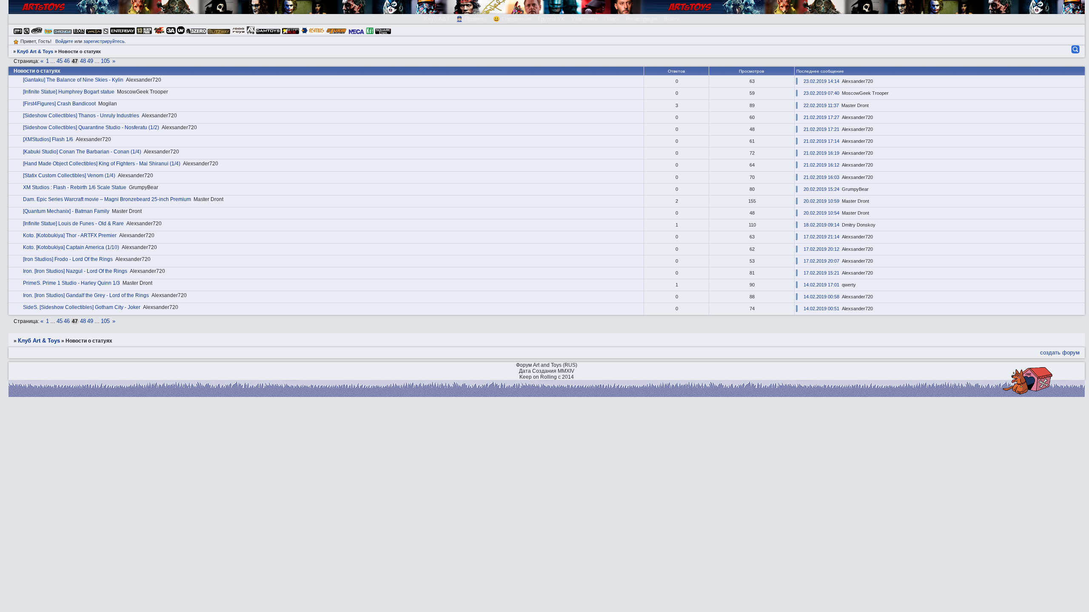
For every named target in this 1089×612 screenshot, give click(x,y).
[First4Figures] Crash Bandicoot (59, 104)
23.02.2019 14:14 (821, 81)
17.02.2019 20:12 (821, 249)
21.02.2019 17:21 (821, 129)
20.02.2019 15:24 (821, 189)
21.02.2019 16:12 (821, 164)
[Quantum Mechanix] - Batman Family (66, 211)
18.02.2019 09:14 (821, 224)
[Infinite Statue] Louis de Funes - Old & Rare (73, 224)
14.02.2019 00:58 (821, 296)
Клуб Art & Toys (35, 51)
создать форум (1060, 352)
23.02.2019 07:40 (821, 93)
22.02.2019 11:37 (821, 105)
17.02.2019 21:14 (821, 236)
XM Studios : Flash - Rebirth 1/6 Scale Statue (74, 187)
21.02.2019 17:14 (821, 141)
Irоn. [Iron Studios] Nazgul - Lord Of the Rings (75, 271)
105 (105, 61)
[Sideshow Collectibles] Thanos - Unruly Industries (81, 116)
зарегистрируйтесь (104, 41)
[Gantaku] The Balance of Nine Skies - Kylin (73, 80)
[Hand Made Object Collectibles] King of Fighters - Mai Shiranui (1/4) (101, 164)
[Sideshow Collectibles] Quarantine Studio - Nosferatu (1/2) (91, 127)
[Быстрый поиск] (1075, 49)
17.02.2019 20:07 (821, 261)
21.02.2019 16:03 (821, 177)
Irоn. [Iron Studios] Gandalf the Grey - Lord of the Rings (86, 295)
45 (60, 61)
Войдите (64, 41)
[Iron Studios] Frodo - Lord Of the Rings (68, 259)
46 (67, 61)
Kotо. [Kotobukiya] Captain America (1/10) (71, 247)
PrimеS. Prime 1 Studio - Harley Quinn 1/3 (71, 283)
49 (90, 61)
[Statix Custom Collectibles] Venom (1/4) (69, 175)
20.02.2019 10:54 (821, 212)
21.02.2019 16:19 (821, 153)
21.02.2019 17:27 (821, 117)
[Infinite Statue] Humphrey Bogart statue (68, 92)
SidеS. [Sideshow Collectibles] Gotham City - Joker (81, 307)
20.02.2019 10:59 (821, 201)
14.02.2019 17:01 (821, 284)
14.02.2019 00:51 (821, 308)
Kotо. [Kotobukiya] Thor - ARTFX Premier (70, 235)
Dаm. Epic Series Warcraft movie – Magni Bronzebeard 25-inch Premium (107, 199)
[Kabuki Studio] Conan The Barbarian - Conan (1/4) (82, 152)
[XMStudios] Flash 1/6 (48, 139)
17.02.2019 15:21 (821, 272)
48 (83, 61)
